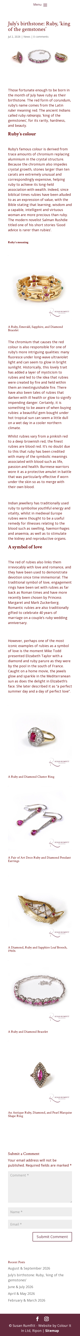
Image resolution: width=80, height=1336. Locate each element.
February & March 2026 (26, 1300)
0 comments (41, 36)
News (26, 36)
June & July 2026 (20, 1287)
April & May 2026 (21, 1293)
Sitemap (52, 1330)
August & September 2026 (29, 1268)
